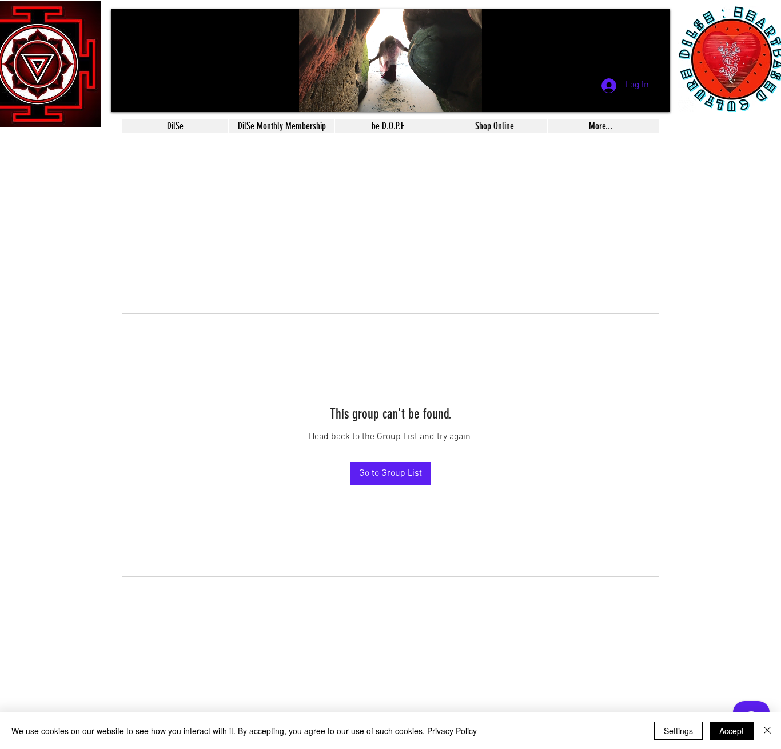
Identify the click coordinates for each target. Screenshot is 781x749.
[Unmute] (145, 96)
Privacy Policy (452, 730)
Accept (731, 730)
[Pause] (125, 96)
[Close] (767, 731)
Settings (678, 730)
